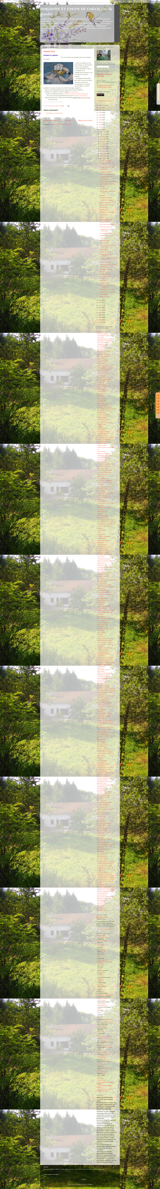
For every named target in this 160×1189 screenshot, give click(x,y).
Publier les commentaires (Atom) (61, 124)
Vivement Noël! (101, 816)
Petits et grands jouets (103, 849)
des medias (108, 1019)
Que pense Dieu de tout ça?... (106, 888)
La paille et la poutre (103, 433)
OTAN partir (103, 238)
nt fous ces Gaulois (105, 423)
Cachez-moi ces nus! (104, 704)
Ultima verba (101, 755)
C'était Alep (103, 280)
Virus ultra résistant (103, 342)
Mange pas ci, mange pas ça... (106, 732)
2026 (100, 107)
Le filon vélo (100, 820)
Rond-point (100, 851)
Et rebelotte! (101, 491)
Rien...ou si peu (101, 757)
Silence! (102, 186)
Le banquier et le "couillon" (107, 292)
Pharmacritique (101, 1057)
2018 (100, 127)
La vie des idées (102, 940)
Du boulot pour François (104, 839)
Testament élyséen (105, 262)
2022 (100, 117)
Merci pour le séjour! (104, 685)
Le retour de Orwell (105, 172)
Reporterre (101, 965)
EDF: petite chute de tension (108, 224)
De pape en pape (103, 344)
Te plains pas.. (102, 666)
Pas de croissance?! (103, 374)
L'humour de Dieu (102, 893)
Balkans (107, 1061)
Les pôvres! (101, 655)
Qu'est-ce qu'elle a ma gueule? (107, 689)
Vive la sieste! (101, 835)
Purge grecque (101, 786)
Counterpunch (102, 949)
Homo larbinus (101, 909)
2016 (100, 300)
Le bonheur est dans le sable (106, 696)
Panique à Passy (102, 682)
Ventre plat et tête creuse (104, 846)
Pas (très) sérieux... (103, 858)
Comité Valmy (102, 972)
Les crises (100, 944)
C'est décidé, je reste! (103, 797)
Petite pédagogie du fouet (105, 678)
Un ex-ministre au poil (103, 795)
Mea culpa (101, 668)
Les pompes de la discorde (105, 785)
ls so (99, 423)
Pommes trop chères (104, 661)
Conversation (104, 937)
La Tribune (100, 946)
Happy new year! (105, 296)
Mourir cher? (101, 671)
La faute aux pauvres (103, 793)
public (104, 1073)
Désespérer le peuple (103, 764)
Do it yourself (101, 762)
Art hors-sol (100, 680)
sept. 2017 (103, 139)
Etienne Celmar (103, 917)
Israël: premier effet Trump (107, 184)
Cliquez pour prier (102, 361)
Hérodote (100, 984)
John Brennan (74, 92)
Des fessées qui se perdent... (105, 277)
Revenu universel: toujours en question (107, 286)
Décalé (99, 834)
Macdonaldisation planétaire (105, 367)
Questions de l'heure (106, 197)
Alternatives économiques (104, 995)
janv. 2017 (103, 158)
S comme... (101, 708)
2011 (100, 312)
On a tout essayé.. (102, 860)
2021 (100, 120)
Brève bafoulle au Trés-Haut (105, 727)
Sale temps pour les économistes (105, 255)
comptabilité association (104, 101)
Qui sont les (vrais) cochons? (105, 896)
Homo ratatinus (102, 363)
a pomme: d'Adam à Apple (107, 889)
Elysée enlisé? (101, 412)
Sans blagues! (102, 616)
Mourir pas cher (101, 821)
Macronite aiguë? (105, 240)
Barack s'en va (104, 210)
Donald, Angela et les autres (108, 202)
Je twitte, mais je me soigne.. (105, 875)
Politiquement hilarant (103, 804)
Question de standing (104, 687)
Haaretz (100, 1017)
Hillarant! (100, 588)
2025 (100, 110)
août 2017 (103, 141)
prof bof (101, 1043)
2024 (100, 112)
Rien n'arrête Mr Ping (104, 386)
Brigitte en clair (101, 424)
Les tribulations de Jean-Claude (107, 409)
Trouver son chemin (103, 550)
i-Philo (99, 1077)
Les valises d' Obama (106, 233)
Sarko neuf (101, 718)
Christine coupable (103, 576)
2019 (100, 124)
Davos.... (102, 217)
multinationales (101, 1026)
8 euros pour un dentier (104, 769)
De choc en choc (102, 855)
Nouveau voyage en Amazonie (106, 844)
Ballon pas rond (101, 783)
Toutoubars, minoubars (104, 832)
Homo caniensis (101, 895)
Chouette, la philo (102, 779)
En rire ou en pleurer (103, 806)
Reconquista (101, 382)
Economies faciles (103, 598)
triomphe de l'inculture (80, 95)
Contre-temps (102, 1000)
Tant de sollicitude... (103, 372)
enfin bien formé (85, 97)
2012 (100, 310)
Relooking (100, 711)
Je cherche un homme (106, 205)
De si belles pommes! (104, 706)
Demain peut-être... (103, 701)
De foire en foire (102, 827)
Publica (102, 954)
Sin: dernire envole (104, 644)
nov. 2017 (103, 134)
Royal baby (100, 837)
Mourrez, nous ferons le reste (105, 853)
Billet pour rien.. (101, 900)
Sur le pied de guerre (104, 335)
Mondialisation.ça (102, 1005)
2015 (100, 302)
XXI (102, 991)
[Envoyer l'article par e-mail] (68, 106)
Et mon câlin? (101, 710)
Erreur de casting (103, 697)
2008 (100, 320)
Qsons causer (101, 1080)
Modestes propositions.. (104, 898)
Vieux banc (100, 758)
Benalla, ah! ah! (102, 398)
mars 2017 (103, 153)
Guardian (103, 1040)
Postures (100, 683)
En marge (100, 505)
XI (102, 989)
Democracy (101, 1072)
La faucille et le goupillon (104, 802)
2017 (100, 129)
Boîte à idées (101, 935)
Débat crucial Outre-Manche (108, 181)
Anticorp (99, 1063)
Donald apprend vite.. (106, 219)
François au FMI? (102, 788)
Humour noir (100, 907)
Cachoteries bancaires (103, 750)
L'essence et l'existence (104, 407)
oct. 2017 (103, 136)
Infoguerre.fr (101, 960)
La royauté (101, 337)
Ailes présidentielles (103, 356)
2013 (100, 307)
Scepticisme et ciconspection (105, 772)
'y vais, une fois (108, 874)
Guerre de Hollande (103, 872)
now (106, 1072)
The (99, 937)
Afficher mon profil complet (104, 929)
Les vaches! (100, 799)
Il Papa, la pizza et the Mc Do (106, 586)
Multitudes (101, 981)
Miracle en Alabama (104, 453)
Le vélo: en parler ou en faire (105, 861)
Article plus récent (50, 120)
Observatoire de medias (104, 1037)
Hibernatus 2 (101, 694)
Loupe (157, 415)
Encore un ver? (101, 818)
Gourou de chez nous (103, 744)
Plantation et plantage (104, 457)
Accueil (68, 120)
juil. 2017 (103, 144)
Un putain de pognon (104, 431)
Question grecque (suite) (107, 167)
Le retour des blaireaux (104, 823)
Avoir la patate (101, 800)
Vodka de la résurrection (105, 720)
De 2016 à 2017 (104, 283)
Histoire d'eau (104, 249)
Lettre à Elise (101, 765)
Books (99, 956)
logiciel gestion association (51, 1174)
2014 (100, 305)
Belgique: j (101, 874)
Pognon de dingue (102, 435)
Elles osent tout (101, 814)
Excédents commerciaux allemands (107, 230)
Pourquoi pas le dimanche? (105, 767)
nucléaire (110, 1023)
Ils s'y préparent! (102, 760)
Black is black (101, 358)
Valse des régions (102, 774)
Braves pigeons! (102, 884)
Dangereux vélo (101, 746)
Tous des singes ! (102, 807)
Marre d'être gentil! (102, 813)
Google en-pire (101, 790)
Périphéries (101, 979)
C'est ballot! (101, 646)
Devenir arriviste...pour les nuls (106, 868)
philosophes (103, 1052)
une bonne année (106, 729)
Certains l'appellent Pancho (106, 863)
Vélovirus (100, 332)
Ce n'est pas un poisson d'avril (106, 464)
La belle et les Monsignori (105, 722)
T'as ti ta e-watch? (102, 828)
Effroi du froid (104, 207)
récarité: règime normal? (104, 792)
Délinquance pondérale (104, 340)
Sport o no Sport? (102, 748)
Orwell (104, 1059)
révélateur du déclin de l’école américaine (75, 93)
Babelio (100, 1051)
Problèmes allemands (106, 269)
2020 (100, 122)
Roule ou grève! (102, 346)
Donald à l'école (49, 51)
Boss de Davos (101, 741)
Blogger (90, 1184)
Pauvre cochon (102, 445)
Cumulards (101, 630)
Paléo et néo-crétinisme (104, 659)
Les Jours (100, 975)
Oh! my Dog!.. (101, 905)
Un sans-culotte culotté (104, 379)
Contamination (104, 267)
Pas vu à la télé (104, 179)
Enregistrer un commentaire (54, 113)
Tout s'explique (102, 391)
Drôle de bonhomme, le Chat (105, 879)
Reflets (100, 988)
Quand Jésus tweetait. (104, 825)
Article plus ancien (85, 120)
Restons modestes (103, 334)
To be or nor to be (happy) (105, 657)
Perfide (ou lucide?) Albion (107, 212)
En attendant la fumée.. (104, 867)
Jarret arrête (103, 294)
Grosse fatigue (102, 731)
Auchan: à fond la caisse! (107, 235)
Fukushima (105, 1038)
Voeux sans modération (107, 289)
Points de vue (104, 271)
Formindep (100, 1078)
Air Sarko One (101, 902)
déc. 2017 (103, 131)
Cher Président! (101, 743)
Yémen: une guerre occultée (108, 264)
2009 (100, 317)
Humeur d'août (101, 739)
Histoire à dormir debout (105, 664)
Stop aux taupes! (102, 830)
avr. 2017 (103, 151)
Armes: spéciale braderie (104, 778)
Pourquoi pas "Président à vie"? (107, 524)
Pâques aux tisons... (103, 856)
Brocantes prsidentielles (104, 640)
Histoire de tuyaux (105, 274)
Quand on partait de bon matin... (107, 690)
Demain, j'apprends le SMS (105, 891)
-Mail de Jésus (101, 870)
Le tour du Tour (101, 841)
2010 (100, 315)
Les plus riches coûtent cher (105, 753)
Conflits (99, 1070)
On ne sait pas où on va (104, 347)
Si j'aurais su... (102, 384)
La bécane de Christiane (105, 713)
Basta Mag (101, 1031)
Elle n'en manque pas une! (105, 638)
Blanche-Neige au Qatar (105, 703)
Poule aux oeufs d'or (106, 227)
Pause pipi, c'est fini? (104, 675)
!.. (101, 627)
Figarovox (100, 1064)
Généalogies (101, 847)
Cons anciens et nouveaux (105, 751)
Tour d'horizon (104, 189)
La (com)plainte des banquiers (106, 886)
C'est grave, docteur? (104, 669)
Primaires (102, 195)
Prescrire (100, 1056)
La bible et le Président (106, 200)
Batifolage (100, 395)
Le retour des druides (104, 676)
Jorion (104, 951)
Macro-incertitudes (103, 360)
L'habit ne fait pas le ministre (106, 628)
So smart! (100, 596)
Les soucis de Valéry (104, 699)
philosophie (106, 1054)
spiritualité (109, 1047)
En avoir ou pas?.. (103, 518)
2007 (100, 322)
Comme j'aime (102, 375)
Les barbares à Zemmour (104, 781)
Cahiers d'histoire (103, 1021)
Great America (101, 1003)
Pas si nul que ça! (103, 421)
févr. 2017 (103, 156)
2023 (100, 115)
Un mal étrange (101, 771)
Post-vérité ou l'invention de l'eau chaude (108, 246)
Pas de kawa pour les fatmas (106, 692)
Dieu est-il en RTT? (103, 489)
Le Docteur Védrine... (106, 160)
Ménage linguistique (103, 776)
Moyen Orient (107, 1068)
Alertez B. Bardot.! (103, 590)
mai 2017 (103, 149)
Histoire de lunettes (102, 842)
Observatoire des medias (105, 961)
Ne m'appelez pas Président (106, 339)
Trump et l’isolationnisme (107, 174)
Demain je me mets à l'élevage (107, 662)
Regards (100, 963)
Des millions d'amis (103, 734)
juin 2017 (103, 146)
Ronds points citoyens (104, 403)
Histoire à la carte (103, 998)
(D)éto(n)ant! (103, 169)
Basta (99, 1012)
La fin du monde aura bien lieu (106, 877)
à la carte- (105, 1045)
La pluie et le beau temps (104, 865)
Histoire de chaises (105, 251)
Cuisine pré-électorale (106, 176)
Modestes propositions (104, 354)
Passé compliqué (103, 417)
